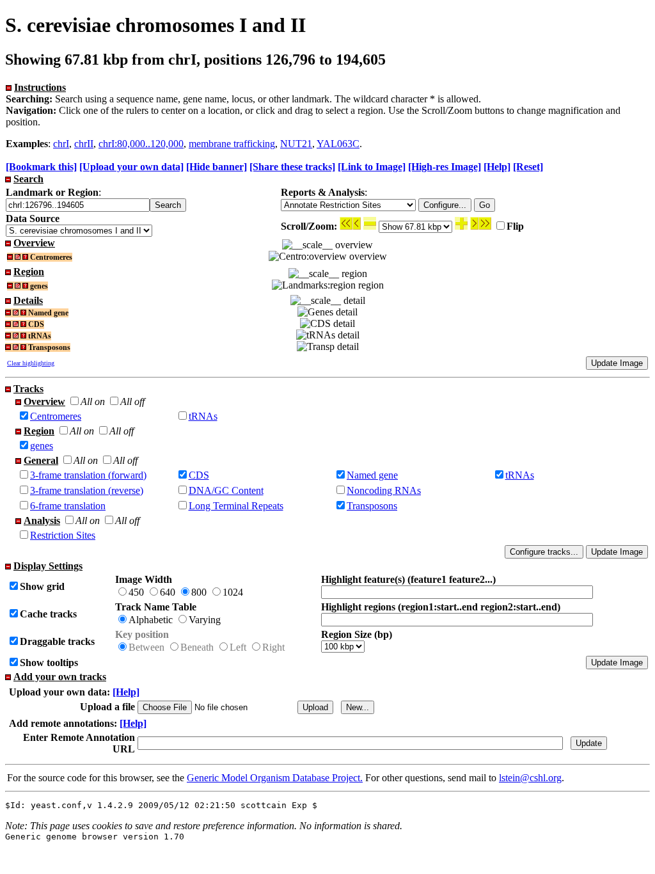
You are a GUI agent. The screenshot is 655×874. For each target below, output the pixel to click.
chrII (83, 143)
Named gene (372, 475)
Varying (205, 619)
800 (199, 592)
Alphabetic (151, 619)
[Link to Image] (372, 166)
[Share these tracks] (292, 166)
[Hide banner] (216, 166)
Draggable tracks (57, 641)
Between (146, 647)
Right (273, 647)
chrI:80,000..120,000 (141, 143)
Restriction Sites (62, 535)
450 (136, 592)
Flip (515, 226)
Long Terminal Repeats (236, 505)
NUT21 (296, 143)
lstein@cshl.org (530, 777)
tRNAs (203, 416)
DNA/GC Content (226, 490)
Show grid (42, 586)
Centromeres (55, 416)
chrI (61, 143)
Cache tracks (48, 613)
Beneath (197, 647)
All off (132, 401)
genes (41, 445)
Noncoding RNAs (384, 490)
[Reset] (528, 166)
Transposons (372, 505)
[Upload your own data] (131, 166)
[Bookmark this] (41, 166)
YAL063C (338, 143)
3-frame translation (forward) (88, 475)
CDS (199, 475)
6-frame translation (68, 505)
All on (93, 401)
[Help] (497, 166)
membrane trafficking (232, 143)
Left (238, 647)
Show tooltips (49, 662)
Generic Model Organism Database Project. (275, 777)
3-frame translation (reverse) (86, 490)
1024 (233, 592)
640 (167, 592)
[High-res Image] (444, 166)
